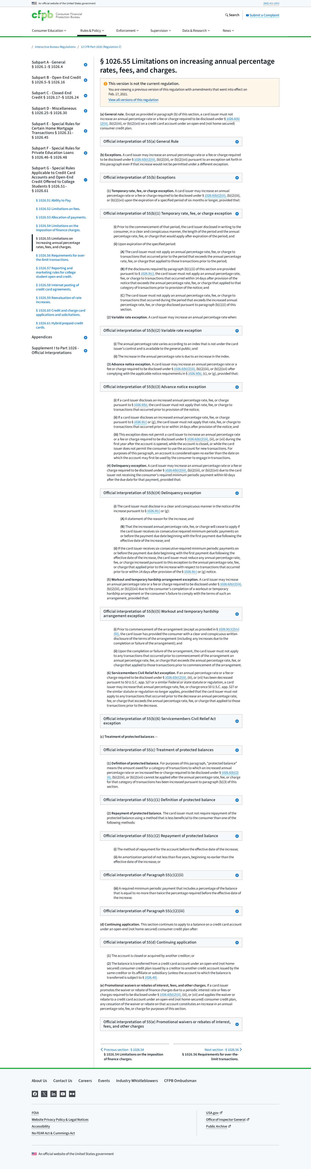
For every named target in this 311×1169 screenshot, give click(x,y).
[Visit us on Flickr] (72, 1093)
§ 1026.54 (124, 1049)
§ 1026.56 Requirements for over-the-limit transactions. (60, 257)
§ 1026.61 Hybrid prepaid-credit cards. (59, 325)
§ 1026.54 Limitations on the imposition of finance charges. (58, 228)
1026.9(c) (140, 422)
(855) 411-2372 (271, 3)
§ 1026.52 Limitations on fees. (58, 208)
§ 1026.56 (221, 1049)
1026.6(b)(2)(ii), (145, 159)
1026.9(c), (148, 273)
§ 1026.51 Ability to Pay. (53, 200)
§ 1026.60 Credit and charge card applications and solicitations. (60, 312)
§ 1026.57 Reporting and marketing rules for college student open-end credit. (56, 272)
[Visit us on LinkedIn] (53, 1093)
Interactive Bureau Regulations (55, 47)
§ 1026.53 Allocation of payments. (61, 217)
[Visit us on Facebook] (35, 1093)
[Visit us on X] (44, 1093)
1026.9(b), (195, 373)
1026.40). (151, 977)
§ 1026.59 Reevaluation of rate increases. (58, 300)
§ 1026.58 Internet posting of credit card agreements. (57, 287)
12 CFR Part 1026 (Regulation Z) (101, 47)
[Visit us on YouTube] (63, 1093)
